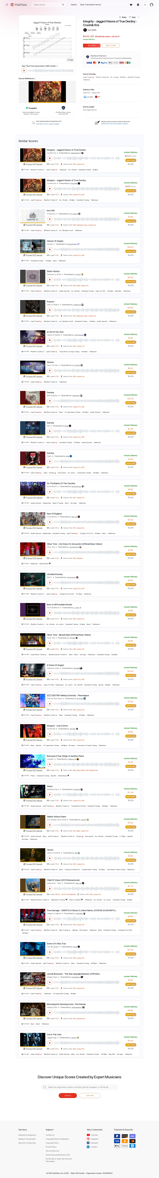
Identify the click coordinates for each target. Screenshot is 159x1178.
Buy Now (91, 45)
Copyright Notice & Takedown (57, 1139)
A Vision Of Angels (55, 665)
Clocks (50, 849)
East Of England (54, 513)
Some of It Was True (56, 943)
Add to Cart (111, 45)
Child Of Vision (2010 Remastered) (63, 880)
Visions (50, 362)
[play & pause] (24, 70)
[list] (145, 4)
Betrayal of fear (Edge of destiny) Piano (65, 756)
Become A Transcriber (27, 1143)
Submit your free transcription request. (114, 124)
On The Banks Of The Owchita (61, 483)
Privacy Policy (51, 1147)
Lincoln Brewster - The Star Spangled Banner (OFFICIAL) (73, 974)
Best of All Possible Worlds (59, 604)
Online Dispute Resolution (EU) (58, 1155)
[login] (151, 5)
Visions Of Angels (55, 241)
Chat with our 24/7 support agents (47, 124)
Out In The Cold (54, 1034)
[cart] (138, 4)
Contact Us (50, 1135)
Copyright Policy (52, 1143)
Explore (90, 1095)
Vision (49, 786)
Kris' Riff (51, 210)
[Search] (63, 4)
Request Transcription (27, 1139)
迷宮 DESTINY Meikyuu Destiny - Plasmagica (68, 695)
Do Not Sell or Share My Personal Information (59, 1160)
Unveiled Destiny (55, 574)
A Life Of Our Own (55, 332)
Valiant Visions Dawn (56, 816)
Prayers (50, 301)
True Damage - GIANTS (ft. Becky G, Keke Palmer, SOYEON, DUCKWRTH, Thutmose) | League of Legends (81, 910)
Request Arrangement (27, 1135)
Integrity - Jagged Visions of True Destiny (66, 150)
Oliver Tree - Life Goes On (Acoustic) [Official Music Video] (74, 544)
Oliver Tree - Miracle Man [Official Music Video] (69, 635)
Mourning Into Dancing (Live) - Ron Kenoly (66, 1004)
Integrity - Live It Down (57, 725)
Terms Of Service (52, 1151)
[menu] (7, 4)
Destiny (50, 392)
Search (68, 1095)
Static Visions (53, 271)
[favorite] (131, 4)
